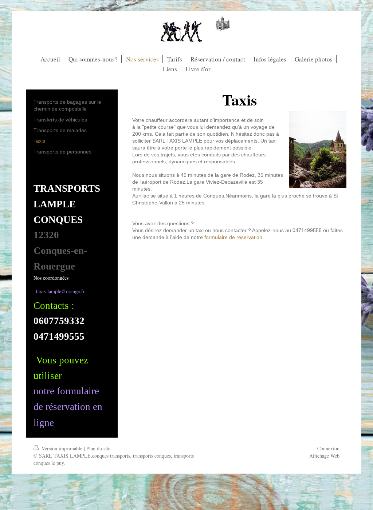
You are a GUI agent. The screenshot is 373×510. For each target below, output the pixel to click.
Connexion (328, 448)
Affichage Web (324, 455)
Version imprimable (62, 448)
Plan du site (98, 448)
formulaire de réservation (233, 237)
